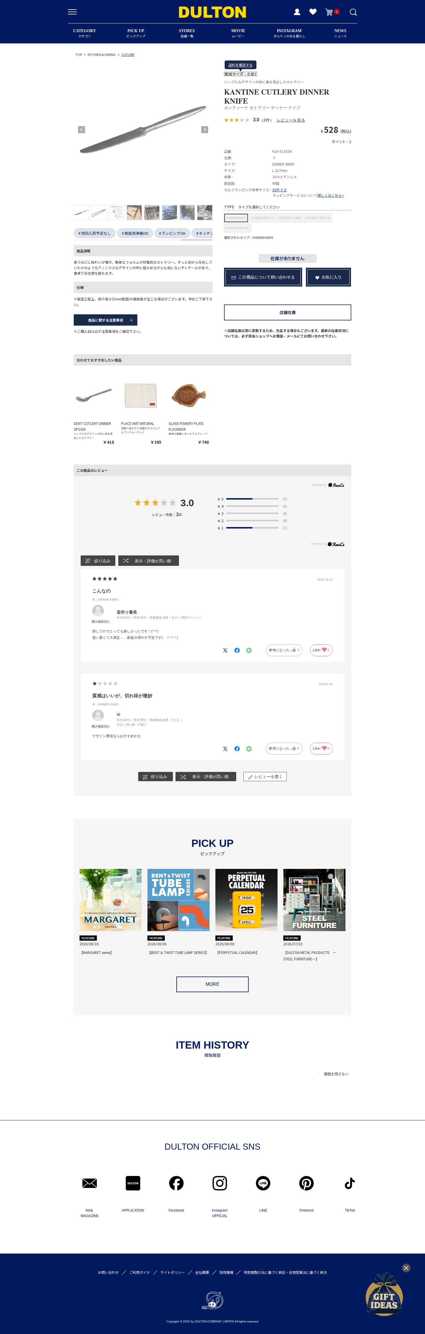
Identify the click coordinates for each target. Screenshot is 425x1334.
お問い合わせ (108, 1272)
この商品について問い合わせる (266, 277)
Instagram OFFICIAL (220, 1213)
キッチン (206, 233)
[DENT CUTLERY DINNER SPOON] (94, 395)
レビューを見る (291, 120)
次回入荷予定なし (96, 233)
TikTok (350, 1210)
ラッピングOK (174, 233)
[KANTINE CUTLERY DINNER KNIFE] (143, 129)
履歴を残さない (336, 1073)
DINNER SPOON (262, 217)
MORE (212, 984)
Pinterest (306, 1210)
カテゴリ (84, 33)
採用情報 (226, 1272)
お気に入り (331, 277)
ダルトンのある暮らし (289, 33)
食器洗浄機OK (136, 233)
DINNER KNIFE (236, 217)
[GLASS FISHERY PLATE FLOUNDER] (189, 395)
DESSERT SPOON (318, 217)
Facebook (176, 1210)
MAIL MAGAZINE (90, 1213)
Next (204, 129)
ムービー (238, 33)
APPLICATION (133, 1210)
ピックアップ (135, 33)
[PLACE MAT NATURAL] (141, 395)
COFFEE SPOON (237, 227)
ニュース (340, 33)
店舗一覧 (187, 33)
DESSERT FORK (290, 217)
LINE (263, 1210)
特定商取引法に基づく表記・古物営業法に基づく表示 (285, 1272)
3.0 (187, 503)
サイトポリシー (172, 1272)
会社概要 (202, 1272)
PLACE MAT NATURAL (137, 423)
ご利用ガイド (139, 1272)
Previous (81, 129)
